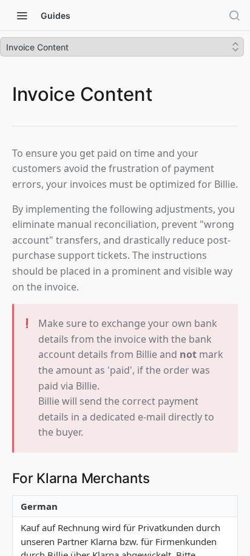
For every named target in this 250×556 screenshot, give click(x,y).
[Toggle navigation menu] (22, 15)
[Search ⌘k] (234, 15)
